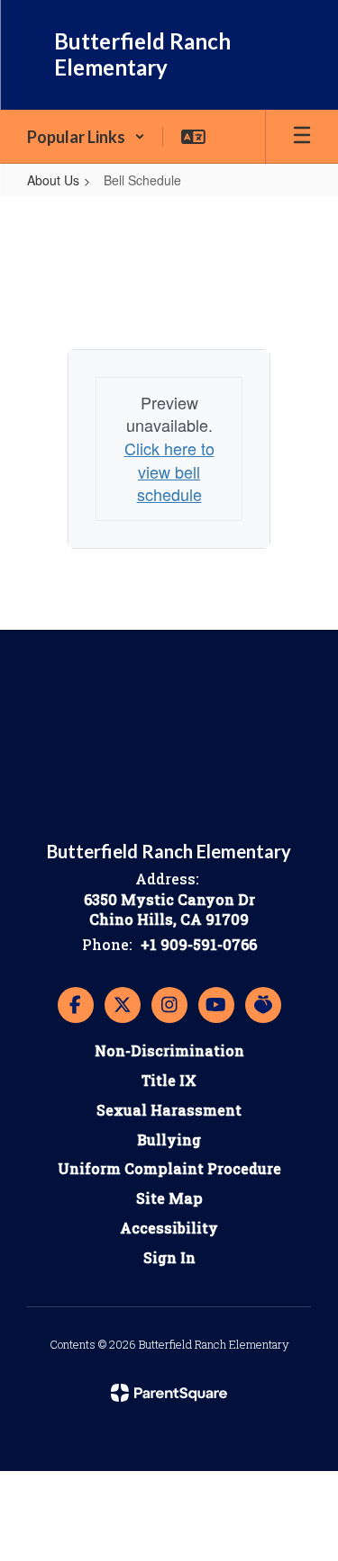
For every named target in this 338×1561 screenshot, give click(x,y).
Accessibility (169, 1227)
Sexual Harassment (169, 1109)
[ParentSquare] (169, 1392)
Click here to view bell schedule (169, 471)
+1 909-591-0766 (199, 944)
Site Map (169, 1198)
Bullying (169, 1139)
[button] (86, 137)
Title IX (169, 1080)
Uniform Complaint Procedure (169, 1168)
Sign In (169, 1257)
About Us (53, 180)
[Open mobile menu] (302, 137)
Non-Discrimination (169, 1050)
